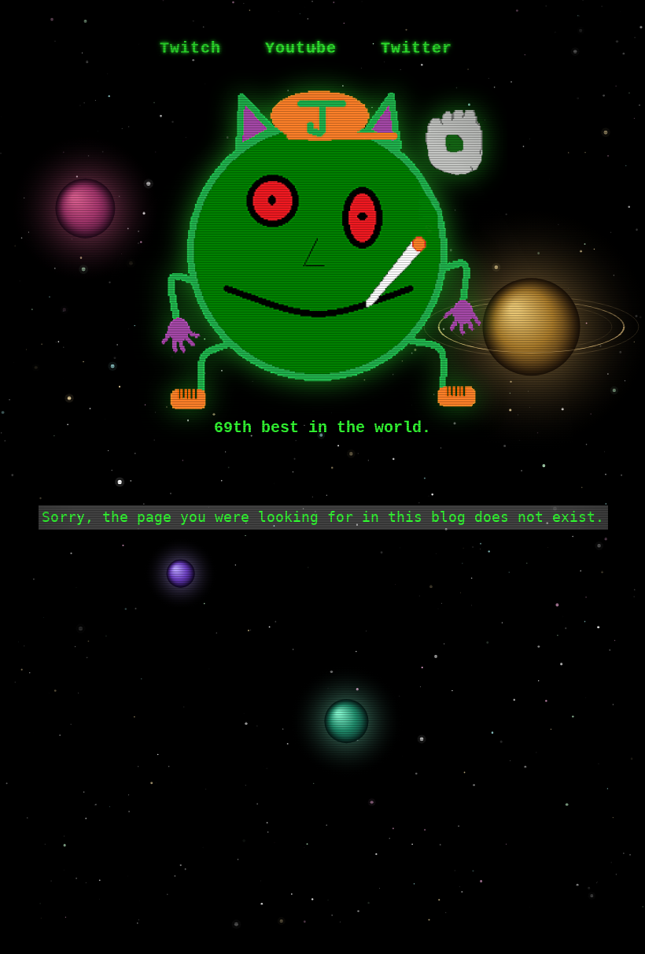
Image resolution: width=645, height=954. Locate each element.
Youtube (301, 48)
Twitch (190, 48)
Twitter (416, 48)
